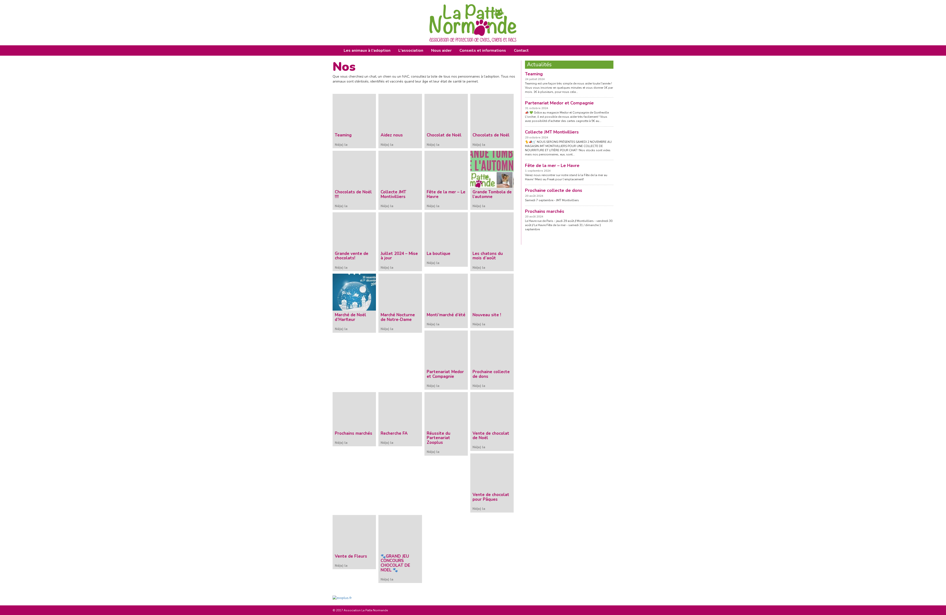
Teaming (534, 74)
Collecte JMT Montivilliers (552, 132)
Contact (521, 50)
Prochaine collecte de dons (553, 190)
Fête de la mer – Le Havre (552, 165)
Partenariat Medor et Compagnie (559, 103)
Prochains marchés (544, 211)
